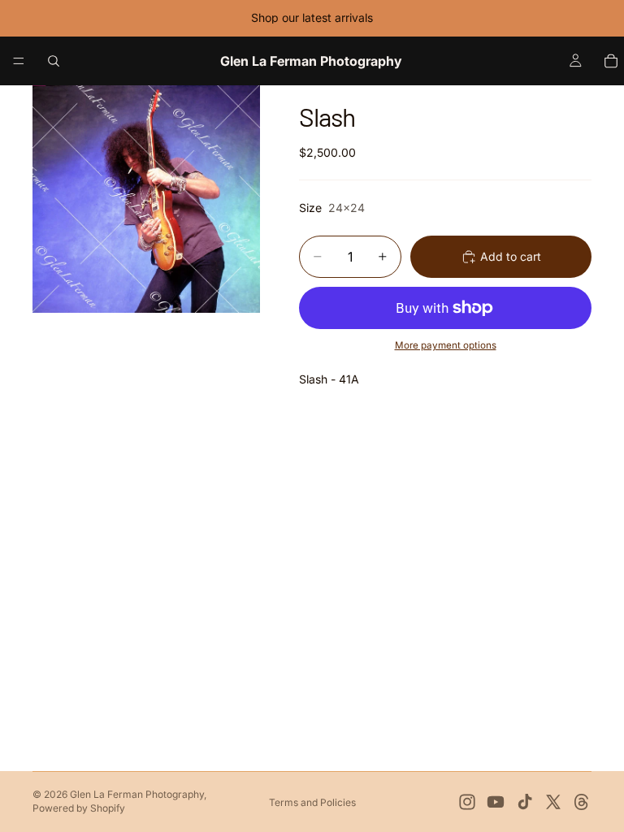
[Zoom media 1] (146, 199)
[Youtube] (495, 802)
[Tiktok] (525, 802)
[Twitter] (553, 802)
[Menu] (18, 61)
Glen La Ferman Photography (137, 794)
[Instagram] (467, 802)
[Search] (54, 61)
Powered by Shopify (78, 808)
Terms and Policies (312, 802)
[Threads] (582, 802)
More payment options (445, 345)
